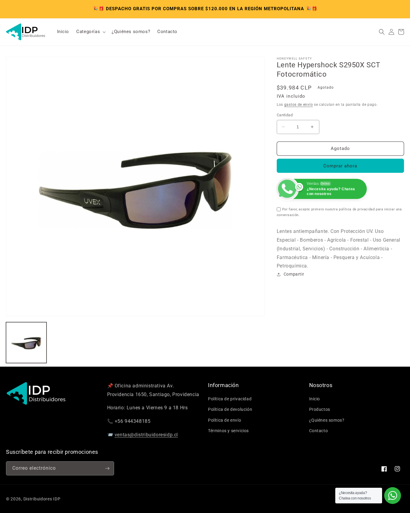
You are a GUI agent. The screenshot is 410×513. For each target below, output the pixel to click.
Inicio (314, 398)
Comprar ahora (340, 166)
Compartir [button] (294, 274)
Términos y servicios (228, 430)
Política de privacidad (230, 398)
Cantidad (285, 115)
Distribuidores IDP (42, 498)
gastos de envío (298, 104)
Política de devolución (230, 409)
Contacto (318, 430)
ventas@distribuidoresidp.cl (146, 435)
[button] (90, 31)
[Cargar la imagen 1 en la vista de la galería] (26, 342)
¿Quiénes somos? (327, 420)
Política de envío (224, 420)
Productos (319, 409)
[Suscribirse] (107, 468)
